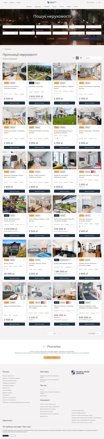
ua (99, 2)
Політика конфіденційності (79, 413)
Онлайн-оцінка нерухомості (47, 404)
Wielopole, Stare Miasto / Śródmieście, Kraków (61, 176)
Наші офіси (28, 6)
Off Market (46, 6)
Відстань (38, 24)
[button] (99, 2)
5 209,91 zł (60, 273)
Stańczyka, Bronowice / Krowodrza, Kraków (86, 220)
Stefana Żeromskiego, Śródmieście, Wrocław (89, 87)
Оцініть (18, 2)
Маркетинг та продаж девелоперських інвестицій (16, 402)
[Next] (24, 72)
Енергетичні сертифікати (9, 397)
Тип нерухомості (57, 24)
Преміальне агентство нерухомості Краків (49, 376)
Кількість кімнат (40, 30)
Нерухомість (38, 6)
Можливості (45, 400)
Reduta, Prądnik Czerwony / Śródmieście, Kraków (37, 176)
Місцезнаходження (7, 24)
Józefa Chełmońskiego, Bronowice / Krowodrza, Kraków (64, 220)
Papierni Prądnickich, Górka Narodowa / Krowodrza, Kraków (88, 307)
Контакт (76, 6)
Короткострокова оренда (10, 380)
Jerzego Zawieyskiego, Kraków (63, 263)
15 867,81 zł (35, 98)
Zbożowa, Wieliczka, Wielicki (12, 306)
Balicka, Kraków (8, 263)
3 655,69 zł (85, 319)
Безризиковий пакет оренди (47, 409)
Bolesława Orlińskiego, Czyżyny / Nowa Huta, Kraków (14, 176)
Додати (12, 2)
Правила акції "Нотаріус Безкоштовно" (82, 422)
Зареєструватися (51, 357)
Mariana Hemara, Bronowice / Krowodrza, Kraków (88, 264)
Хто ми (42, 389)
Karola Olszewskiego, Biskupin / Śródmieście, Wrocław (63, 131)
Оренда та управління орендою (11, 378)
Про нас (62, 6)
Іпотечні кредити (7, 390)
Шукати (86, 38)
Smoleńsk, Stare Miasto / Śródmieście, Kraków (11, 87)
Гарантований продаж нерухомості (50, 406)
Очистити (51, 38)
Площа (71, 30)
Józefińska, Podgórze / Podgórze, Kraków (64, 87)
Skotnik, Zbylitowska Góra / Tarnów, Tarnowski (12, 220)
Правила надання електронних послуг (82, 415)
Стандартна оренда (8, 385)
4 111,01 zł (60, 319)
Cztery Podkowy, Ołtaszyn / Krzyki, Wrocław (39, 220)
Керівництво (43, 395)
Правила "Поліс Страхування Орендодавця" (84, 420)
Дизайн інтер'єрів (7, 392)
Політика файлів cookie (78, 410)
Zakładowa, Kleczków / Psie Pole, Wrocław (39, 131)
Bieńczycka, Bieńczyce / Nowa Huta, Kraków (38, 307)
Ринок (87, 24)
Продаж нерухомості (8, 376)
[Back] (5, 72)
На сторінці (92, 333)
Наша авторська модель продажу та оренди (50, 392)
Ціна (4, 30)
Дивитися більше (14, 103)
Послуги (55, 6)
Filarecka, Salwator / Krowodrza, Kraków (64, 307)
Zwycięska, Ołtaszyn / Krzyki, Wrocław (37, 264)
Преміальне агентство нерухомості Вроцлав (49, 380)
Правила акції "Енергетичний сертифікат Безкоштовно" (86, 417)
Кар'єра (69, 6)
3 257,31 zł (60, 231)
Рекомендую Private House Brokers (49, 414)
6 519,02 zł (10, 231)
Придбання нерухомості (9, 383)
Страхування (6, 395)
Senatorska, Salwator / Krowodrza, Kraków (14, 131)
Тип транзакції (72, 24)
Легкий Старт (6, 388)
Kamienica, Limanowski (36, 86)
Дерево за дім (44, 416)
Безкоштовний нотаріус (46, 411)
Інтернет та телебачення (9, 400)
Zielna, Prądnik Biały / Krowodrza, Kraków (89, 131)
